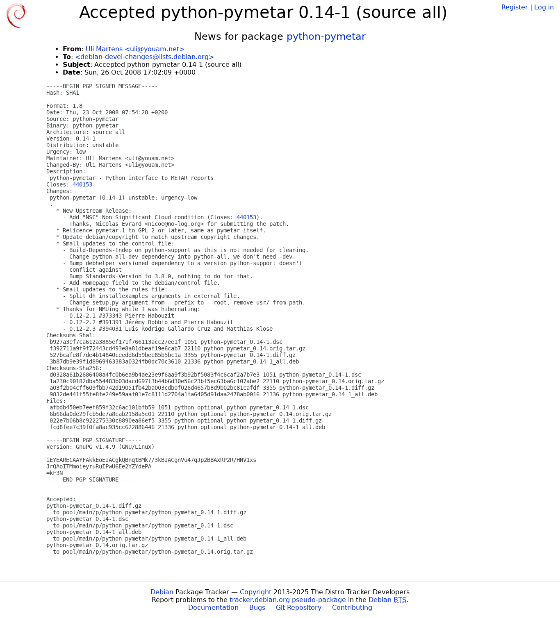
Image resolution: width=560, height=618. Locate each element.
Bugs (257, 607)
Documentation (213, 607)
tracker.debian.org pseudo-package (288, 600)
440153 (82, 184)
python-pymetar (326, 36)
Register (514, 7)
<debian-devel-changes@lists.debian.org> (144, 57)
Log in (544, 7)
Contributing (352, 607)
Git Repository (298, 607)
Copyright (255, 592)
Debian (161, 592)
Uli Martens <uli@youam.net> (135, 49)
